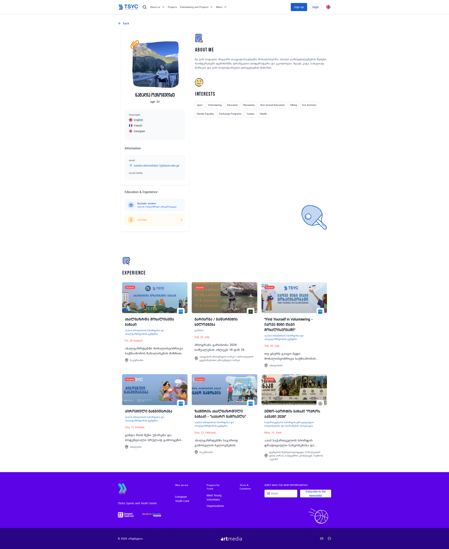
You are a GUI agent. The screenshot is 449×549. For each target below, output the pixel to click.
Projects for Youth (213, 487)
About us (155, 7)
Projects (172, 7)
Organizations (215, 506)
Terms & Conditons (245, 487)
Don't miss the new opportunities (286, 485)
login (316, 7)
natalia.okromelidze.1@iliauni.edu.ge (156, 165)
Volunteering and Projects (194, 7)
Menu (219, 7)
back (126, 23)
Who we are (181, 485)
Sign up (299, 7)
